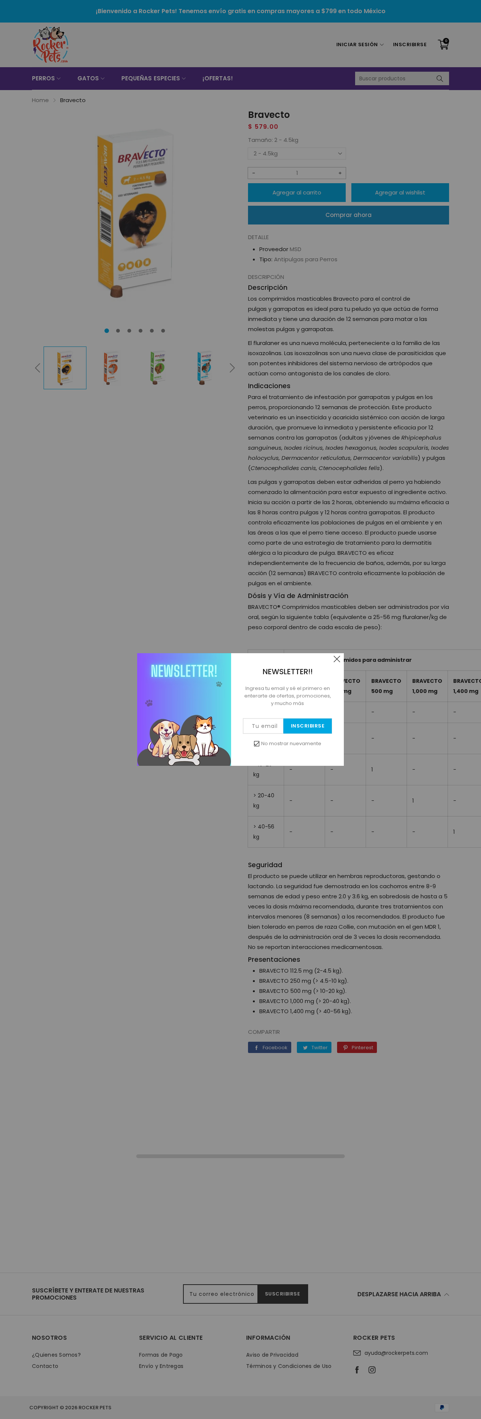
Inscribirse (308, 725)
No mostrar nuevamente (291, 743)
